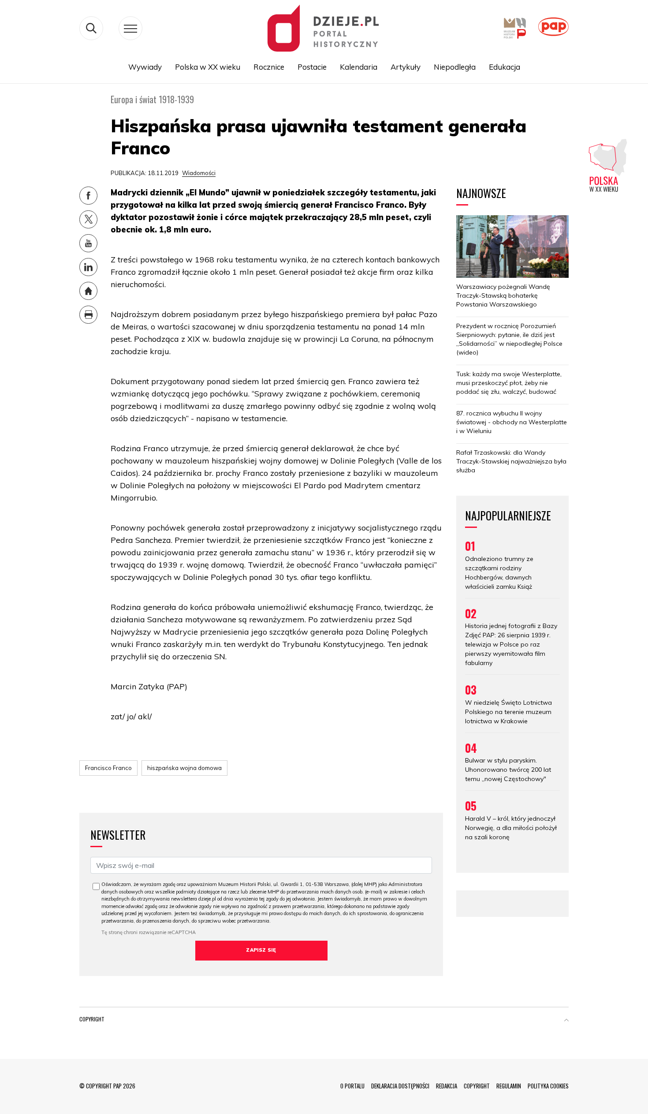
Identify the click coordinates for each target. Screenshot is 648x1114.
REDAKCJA (446, 1085)
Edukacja (504, 66)
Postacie (312, 66)
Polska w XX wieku (207, 66)
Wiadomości (199, 172)
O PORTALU (352, 1085)
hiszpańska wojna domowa (184, 767)
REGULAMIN (508, 1085)
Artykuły (406, 66)
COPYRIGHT (477, 1085)
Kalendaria (358, 66)
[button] (566, 1021)
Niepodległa (455, 66)
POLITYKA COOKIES (548, 1085)
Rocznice (268, 66)
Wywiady (145, 66)
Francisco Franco (108, 767)
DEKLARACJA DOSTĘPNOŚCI (400, 1085)
